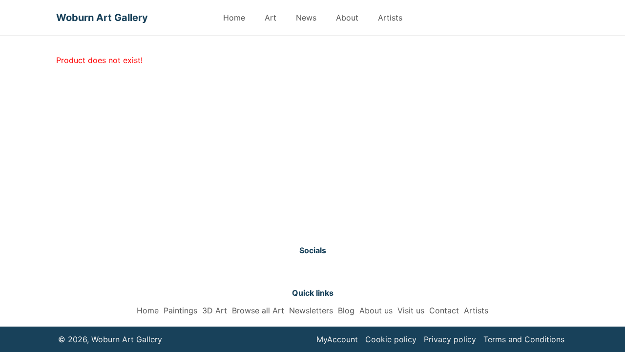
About (347, 17)
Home (234, 17)
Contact (444, 310)
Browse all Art (258, 310)
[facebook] (312, 271)
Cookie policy (391, 339)
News (306, 17)
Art (270, 17)
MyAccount (337, 339)
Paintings (180, 310)
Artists (390, 17)
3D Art (214, 310)
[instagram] (337, 271)
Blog (346, 310)
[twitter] (288, 271)
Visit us (410, 310)
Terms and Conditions (523, 339)
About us (376, 310)
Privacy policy (450, 339)
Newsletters (311, 310)
